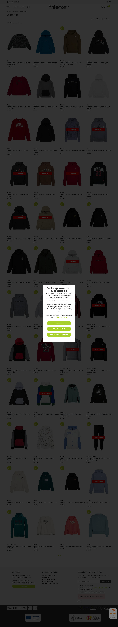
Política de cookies (62, 317)
